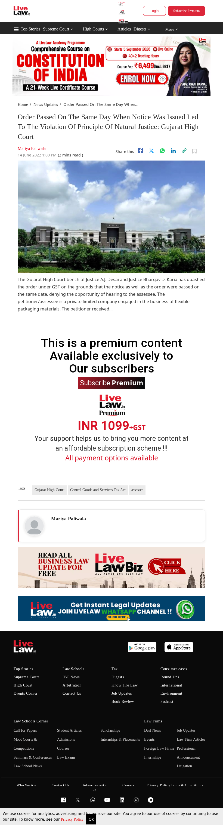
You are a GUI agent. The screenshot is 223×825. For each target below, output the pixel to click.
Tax (115, 669)
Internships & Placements (120, 739)
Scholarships (110, 730)
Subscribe (111, 382)
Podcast (166, 702)
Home (23, 104)
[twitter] (151, 150)
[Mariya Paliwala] (34, 525)
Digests (140, 29)
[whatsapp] (162, 150)
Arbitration (72, 685)
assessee (137, 490)
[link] (184, 150)
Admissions (66, 739)
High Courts (93, 29)
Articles (124, 29)
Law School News (28, 766)
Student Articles (69, 730)
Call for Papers (25, 730)
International (171, 685)
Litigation (184, 766)
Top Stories (30, 29)
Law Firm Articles (191, 739)
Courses (63, 748)
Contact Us (72, 693)
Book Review (123, 702)
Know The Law (125, 685)
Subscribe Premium (186, 11)
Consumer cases (173, 669)
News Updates (45, 104)
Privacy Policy (73, 819)
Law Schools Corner (31, 721)
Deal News (152, 730)
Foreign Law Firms (159, 748)
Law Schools (73, 669)
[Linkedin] (173, 150)
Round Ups (169, 677)
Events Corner (26, 693)
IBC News (71, 677)
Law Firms (153, 721)
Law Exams (66, 757)
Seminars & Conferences (33, 757)
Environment (171, 693)
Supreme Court (56, 29)
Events (149, 739)
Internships (152, 757)
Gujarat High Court (49, 490)
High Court (23, 685)
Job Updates (122, 693)
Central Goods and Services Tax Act (98, 490)
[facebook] (140, 150)
